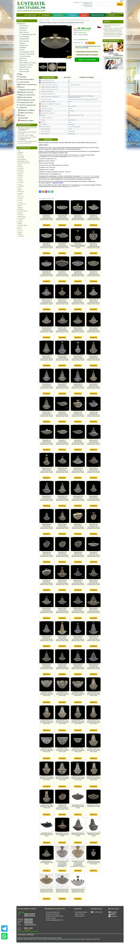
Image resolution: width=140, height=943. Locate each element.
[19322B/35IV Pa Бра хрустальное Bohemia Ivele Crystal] (77, 740)
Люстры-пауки (24, 71)
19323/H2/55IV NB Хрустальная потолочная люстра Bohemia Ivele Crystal (93, 638)
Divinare (20, 173)
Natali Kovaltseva (22, 211)
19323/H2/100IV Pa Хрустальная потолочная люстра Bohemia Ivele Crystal (46, 638)
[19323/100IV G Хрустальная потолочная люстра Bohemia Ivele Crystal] (77, 516)
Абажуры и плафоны (27, 110)
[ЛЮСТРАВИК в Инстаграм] (115, 913)
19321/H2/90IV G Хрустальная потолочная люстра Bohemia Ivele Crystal (62, 386)
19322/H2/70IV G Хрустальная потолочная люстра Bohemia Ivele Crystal (62, 526)
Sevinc (20, 227)
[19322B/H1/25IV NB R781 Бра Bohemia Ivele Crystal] (93, 824)
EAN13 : (76, 34)
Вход (121, 15)
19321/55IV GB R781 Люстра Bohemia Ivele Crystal (77, 806)
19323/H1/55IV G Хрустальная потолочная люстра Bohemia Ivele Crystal (93, 582)
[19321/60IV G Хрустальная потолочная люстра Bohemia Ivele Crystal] (62, 263)
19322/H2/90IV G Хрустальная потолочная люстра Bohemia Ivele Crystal (93, 498)
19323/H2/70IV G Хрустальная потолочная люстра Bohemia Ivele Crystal (62, 666)
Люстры (22, 23)
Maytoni (20, 207)
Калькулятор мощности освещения (87, 54)
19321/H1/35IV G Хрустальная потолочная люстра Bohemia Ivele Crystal (62, 301)
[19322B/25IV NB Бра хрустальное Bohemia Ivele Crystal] (46, 740)
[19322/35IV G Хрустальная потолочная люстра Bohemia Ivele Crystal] (93, 207)
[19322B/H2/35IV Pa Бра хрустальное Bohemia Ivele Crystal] (77, 768)
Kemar (20, 189)
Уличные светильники (27, 105)
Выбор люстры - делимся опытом (113, 28)
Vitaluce (20, 232)
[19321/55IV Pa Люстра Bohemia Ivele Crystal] (93, 796)
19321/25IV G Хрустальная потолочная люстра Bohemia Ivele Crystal (93, 245)
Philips (20, 223)
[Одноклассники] (43, 191)
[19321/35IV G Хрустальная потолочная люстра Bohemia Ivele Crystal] (77, 207)
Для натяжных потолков (28, 63)
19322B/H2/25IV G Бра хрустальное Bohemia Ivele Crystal (46, 806)
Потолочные (24, 26)
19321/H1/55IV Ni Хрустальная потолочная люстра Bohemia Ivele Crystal (93, 301)
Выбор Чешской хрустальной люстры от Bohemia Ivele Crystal (113, 30)
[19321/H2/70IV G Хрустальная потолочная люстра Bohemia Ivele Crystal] (46, 403)
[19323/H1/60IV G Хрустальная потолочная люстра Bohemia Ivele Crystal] (46, 600)
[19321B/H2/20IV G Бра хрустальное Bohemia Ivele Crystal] (77, 712)
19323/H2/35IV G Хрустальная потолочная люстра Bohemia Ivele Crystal (62, 638)
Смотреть (46, 225)
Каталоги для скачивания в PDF (54, 916)
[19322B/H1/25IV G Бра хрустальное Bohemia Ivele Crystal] (93, 740)
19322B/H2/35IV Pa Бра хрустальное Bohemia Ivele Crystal (77, 778)
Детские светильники (27, 95)
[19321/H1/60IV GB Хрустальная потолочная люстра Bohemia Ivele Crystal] (46, 319)
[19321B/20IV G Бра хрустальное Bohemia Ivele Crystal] (62, 684)
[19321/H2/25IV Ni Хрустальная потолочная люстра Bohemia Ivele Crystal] (77, 347)
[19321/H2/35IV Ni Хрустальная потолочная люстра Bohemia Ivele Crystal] (62, 347)
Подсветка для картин (27, 90)
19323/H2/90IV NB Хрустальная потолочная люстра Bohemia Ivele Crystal (93, 666)
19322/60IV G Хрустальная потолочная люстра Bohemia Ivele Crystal (62, 442)
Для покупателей (24, 125)
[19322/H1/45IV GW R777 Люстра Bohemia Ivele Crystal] (62, 824)
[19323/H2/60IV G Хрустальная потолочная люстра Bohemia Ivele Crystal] (46, 656)
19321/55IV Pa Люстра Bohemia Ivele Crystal (93, 805)
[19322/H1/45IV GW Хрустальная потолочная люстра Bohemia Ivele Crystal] (62, 460)
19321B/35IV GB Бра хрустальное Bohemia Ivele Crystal (77, 694)
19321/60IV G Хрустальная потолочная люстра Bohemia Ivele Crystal (62, 273)
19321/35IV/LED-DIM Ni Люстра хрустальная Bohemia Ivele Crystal (62, 891)
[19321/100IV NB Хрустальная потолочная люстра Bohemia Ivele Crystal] (62, 207)
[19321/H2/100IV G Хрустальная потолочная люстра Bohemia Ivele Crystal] (46, 347)
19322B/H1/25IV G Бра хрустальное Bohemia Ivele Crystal (93, 750)
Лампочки (23, 107)
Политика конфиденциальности (54, 920)
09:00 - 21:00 (28, 928)
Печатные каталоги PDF (25, 143)
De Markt (20, 170)
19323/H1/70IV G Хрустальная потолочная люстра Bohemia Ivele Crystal (62, 610)
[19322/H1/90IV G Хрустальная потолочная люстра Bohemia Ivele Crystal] (93, 460)
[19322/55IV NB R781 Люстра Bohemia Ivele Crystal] (46, 824)
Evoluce (20, 179)
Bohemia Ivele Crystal (24, 163)
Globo (19, 188)
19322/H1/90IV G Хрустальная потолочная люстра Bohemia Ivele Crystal (93, 470)
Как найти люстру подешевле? (112, 36)
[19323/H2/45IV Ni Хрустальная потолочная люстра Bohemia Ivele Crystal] (77, 628)
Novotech (20, 214)
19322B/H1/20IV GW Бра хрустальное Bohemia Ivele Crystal (46, 778)
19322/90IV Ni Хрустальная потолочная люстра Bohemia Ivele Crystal (78, 442)
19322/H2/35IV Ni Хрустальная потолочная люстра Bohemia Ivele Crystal (46, 498)
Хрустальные (24, 32)
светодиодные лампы (77, 156)
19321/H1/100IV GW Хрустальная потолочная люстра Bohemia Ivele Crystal (46, 301)
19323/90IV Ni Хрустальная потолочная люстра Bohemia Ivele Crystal (46, 582)
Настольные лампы (26, 79)
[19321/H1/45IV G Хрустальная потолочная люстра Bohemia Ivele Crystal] (77, 291)
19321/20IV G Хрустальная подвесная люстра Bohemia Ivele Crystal (78, 245)
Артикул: (76, 32)
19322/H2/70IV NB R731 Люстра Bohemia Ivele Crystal (77, 834)
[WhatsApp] (52, 191)
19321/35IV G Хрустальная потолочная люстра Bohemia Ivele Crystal (78, 217)
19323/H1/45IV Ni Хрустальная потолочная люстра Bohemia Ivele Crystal (78, 582)
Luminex (20, 198)
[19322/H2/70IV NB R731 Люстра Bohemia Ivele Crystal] (77, 824)
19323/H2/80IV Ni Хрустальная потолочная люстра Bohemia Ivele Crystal (78, 666)
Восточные (23, 60)
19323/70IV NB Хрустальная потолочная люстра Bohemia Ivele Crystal (78, 554)
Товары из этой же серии (87, 59)
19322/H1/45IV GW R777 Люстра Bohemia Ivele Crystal (62, 834)
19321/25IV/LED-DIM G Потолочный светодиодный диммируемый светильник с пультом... (78, 864)
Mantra (20, 205)
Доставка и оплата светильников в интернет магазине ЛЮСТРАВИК (27, 129)
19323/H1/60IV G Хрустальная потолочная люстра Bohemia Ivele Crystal (46, 610)
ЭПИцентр (21, 236)
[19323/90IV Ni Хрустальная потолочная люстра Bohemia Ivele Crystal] (46, 572)
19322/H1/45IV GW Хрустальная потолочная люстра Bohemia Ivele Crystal (62, 470)
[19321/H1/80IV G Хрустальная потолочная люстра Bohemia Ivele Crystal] (77, 319)
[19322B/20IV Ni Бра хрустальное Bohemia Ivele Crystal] (62, 740)
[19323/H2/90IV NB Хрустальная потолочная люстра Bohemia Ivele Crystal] (93, 656)
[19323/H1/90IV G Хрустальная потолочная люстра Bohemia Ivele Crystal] (93, 600)
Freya (19, 184)
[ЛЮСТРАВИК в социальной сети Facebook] (112, 914)
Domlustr (20, 175)
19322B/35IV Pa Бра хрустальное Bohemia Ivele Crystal (77, 750)
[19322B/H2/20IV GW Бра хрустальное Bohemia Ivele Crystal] (93, 768)
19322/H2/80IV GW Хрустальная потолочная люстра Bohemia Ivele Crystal (78, 498)
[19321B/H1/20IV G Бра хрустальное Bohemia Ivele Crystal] (46, 712)
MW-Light (20, 209)
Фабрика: (76, 30)
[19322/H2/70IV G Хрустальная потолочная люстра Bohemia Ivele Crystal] (62, 516)
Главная (41, 20)
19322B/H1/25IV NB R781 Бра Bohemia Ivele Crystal (94, 834)
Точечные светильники (27, 84)
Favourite (20, 182)
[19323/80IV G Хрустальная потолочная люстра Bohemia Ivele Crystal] (93, 544)
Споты (21, 87)
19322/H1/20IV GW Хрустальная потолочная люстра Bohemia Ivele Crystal (46, 470)
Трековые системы (26, 92)
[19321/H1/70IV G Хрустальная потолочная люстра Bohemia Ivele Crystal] (62, 319)
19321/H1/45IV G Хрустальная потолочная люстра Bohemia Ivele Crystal (78, 301)
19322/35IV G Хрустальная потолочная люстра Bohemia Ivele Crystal (93, 217)
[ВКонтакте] (40, 191)
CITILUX (20, 166)
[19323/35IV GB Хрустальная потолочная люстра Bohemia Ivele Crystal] (93, 516)
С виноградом (24, 36)
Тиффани (23, 47)
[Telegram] (49, 191)
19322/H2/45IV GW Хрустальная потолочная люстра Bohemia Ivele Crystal (62, 498)
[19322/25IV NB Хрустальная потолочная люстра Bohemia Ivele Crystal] (93, 403)
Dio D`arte (21, 172)
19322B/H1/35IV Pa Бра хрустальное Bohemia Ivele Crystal (62, 778)
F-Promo (20, 180)
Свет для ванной (25, 97)
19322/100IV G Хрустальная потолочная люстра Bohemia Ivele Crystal (62, 414)
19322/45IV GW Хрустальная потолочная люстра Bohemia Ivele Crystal (46, 442)
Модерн (22, 43)
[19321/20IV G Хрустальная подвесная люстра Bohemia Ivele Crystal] (77, 235)
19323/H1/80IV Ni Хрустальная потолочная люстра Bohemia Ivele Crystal (78, 610)
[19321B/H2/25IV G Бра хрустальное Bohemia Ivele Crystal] (93, 712)
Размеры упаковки (86, 77)
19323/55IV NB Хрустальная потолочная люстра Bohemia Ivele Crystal (46, 554)
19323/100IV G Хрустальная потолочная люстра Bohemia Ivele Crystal (78, 526)
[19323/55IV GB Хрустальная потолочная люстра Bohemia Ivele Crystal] (62, 796)
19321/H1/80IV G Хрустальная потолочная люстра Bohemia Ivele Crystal (78, 330)
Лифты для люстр (26, 113)
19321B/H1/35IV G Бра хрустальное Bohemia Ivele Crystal (62, 722)
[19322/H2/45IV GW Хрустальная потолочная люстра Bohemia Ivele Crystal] (62, 488)
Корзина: (116, 12)
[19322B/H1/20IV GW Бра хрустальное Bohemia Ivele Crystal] (46, 768)
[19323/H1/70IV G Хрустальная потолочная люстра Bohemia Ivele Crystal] (62, 600)
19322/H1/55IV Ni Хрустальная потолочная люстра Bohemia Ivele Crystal (78, 470)
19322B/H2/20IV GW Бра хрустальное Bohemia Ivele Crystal (93, 778)
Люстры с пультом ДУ (27, 54)
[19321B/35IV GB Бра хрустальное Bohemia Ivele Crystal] (77, 684)
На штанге (23, 30)
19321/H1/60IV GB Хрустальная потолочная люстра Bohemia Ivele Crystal (46, 330)
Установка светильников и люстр (27, 141)
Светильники (24, 82)
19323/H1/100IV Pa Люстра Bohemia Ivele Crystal (46, 862)
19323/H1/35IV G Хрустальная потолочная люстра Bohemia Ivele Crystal (62, 582)
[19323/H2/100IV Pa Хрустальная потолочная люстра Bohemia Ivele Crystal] (46, 628)
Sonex (20, 229)
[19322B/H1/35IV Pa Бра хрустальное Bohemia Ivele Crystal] (62, 768)
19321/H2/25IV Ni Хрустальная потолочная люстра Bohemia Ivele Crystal (78, 358)
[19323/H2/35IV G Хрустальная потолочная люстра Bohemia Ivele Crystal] (62, 628)
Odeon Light (21, 218)
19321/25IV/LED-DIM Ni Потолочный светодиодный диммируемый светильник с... (62, 864)
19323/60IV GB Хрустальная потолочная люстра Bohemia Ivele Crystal (62, 554)
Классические (24, 41)
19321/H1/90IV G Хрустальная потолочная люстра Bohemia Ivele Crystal (93, 330)
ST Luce (20, 230)
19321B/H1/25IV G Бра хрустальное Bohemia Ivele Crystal (93, 694)
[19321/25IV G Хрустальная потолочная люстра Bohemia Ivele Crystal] (93, 235)
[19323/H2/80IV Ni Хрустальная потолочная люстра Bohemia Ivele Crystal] (77, 656)
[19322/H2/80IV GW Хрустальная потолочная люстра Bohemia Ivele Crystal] (77, 488)
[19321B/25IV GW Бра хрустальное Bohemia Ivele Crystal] (46, 684)
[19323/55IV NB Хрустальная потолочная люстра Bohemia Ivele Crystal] (46, 544)
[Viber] (46, 191)
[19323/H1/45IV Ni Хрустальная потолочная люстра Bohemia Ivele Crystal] (77, 572)
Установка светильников (52, 914)
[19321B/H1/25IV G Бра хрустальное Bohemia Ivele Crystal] (93, 684)
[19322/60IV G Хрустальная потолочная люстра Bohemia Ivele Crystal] (62, 431)
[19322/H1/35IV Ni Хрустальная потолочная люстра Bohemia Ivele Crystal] (93, 431)
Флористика (24, 45)
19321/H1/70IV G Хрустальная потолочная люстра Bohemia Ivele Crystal (62, 330)
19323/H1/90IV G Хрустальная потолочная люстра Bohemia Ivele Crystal (93, 610)
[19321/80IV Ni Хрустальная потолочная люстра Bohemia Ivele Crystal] (77, 263)
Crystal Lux (21, 168)
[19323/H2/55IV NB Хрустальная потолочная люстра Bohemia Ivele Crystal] (93, 628)
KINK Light (21, 191)
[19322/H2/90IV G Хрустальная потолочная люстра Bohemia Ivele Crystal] (93, 488)
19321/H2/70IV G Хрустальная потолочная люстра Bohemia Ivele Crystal (46, 414)
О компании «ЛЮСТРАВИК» (26, 135)
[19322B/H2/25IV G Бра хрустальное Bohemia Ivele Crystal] (46, 796)
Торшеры (22, 77)
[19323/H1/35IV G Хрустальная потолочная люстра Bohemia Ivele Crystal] (62, 572)
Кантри (22, 49)
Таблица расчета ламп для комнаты (87, 51)
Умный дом (23, 118)
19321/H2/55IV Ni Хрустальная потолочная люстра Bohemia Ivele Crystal (78, 386)
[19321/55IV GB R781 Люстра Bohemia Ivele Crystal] (77, 796)
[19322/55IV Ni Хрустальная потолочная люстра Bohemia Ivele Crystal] (62, 235)
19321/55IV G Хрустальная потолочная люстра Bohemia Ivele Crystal (46, 245)
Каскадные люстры (26, 65)
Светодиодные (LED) (27, 52)
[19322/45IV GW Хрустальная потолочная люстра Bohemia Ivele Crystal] (46, 431)
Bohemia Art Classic (23, 161)
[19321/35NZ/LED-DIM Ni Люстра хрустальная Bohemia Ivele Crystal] (77, 880)
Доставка (67, 77)
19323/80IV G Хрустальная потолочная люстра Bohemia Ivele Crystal (93, 554)
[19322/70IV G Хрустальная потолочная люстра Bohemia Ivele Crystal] (46, 207)
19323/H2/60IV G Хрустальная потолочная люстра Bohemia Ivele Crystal (46, 666)
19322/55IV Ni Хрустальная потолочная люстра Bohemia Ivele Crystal (62, 245)
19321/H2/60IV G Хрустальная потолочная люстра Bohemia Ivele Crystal (93, 386)
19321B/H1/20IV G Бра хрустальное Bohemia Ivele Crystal (46, 722)
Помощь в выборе (51, 918)
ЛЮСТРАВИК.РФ (74, 186)
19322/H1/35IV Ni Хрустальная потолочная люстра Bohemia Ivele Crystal (93, 442)
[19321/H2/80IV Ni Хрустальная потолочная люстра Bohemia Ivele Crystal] (46, 375)
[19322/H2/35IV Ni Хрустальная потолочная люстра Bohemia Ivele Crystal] (46, 488)
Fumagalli (20, 186)
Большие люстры (26, 67)
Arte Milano (21, 157)
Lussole (20, 202)
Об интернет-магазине (81, 912)
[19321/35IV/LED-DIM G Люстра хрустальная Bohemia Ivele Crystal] (46, 880)
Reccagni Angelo (22, 225)
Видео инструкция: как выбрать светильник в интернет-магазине (113, 33)
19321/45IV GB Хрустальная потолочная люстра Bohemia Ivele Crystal (46, 273)
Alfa (19, 150)
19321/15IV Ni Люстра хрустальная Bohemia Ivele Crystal (93, 862)
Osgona (20, 221)
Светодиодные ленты (27, 100)
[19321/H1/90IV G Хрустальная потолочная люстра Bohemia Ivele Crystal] (93, 319)
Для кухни (23, 58)
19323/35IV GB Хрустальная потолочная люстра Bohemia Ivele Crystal (93, 526)
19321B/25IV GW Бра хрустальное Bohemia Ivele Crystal (46, 694)
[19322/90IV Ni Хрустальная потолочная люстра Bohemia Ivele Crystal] (77, 431)
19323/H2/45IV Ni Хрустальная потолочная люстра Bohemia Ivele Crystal (78, 638)
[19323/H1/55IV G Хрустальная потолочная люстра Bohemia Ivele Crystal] (93, 572)
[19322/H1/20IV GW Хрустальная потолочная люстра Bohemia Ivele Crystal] (46, 460)
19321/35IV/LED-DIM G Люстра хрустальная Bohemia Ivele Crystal (46, 891)
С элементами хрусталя (28, 34)
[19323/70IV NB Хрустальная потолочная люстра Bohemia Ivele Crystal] (77, 544)
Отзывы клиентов (80, 916)
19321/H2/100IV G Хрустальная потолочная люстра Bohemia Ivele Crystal (46, 358)
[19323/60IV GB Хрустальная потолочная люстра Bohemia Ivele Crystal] (62, 544)
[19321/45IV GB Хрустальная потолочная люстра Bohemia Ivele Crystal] (46, 263)
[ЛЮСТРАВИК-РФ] (31, 7)
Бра (21, 74)
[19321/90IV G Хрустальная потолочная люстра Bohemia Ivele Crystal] (93, 263)
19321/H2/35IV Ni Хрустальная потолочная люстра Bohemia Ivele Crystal (62, 358)
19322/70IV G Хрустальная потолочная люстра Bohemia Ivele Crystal (46, 217)
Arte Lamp (21, 156)
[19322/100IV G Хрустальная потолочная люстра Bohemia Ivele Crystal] (62, 403)
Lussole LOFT (22, 204)
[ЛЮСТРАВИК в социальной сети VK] (112, 916)
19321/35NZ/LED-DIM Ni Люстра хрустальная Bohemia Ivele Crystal (78, 891)
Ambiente (20, 152)
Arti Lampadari (22, 159)
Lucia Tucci (21, 196)
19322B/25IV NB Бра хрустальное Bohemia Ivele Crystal (46, 750)
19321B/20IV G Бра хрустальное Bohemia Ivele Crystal (62, 694)
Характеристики (48, 77)
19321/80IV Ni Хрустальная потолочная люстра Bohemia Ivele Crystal (78, 273)
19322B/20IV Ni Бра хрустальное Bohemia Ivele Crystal (62, 750)
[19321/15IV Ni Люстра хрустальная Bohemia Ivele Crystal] (93, 852)
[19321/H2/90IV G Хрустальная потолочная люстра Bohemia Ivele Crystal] (62, 375)
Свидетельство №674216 (93, 939)
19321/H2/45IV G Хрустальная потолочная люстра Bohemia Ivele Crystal (93, 358)
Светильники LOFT (26, 102)
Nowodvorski (21, 216)
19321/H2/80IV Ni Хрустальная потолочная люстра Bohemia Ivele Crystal (46, 386)
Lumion (20, 200)
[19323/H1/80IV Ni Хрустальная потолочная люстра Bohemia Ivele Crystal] (77, 600)
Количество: (77, 42)
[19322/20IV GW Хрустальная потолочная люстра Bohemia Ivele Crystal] (77, 403)
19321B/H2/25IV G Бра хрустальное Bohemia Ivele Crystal (93, 722)
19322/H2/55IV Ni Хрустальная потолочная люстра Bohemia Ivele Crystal (46, 526)
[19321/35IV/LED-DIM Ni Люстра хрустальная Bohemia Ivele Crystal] (62, 880)
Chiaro (20, 164)
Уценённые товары (26, 120)
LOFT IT (20, 195)
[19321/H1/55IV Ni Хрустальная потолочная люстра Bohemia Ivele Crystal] (93, 291)
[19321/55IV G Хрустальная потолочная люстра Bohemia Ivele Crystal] (46, 235)
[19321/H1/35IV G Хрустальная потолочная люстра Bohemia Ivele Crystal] (62, 291)
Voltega (20, 234)
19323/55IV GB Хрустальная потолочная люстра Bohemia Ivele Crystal (62, 807)
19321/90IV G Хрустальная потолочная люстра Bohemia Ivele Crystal (93, 273)
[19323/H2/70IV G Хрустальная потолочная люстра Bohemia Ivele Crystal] (62, 656)
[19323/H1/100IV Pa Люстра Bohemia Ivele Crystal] (46, 852)
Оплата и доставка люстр (53, 912)
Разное (22, 115)
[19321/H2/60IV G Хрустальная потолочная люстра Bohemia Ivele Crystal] (93, 375)
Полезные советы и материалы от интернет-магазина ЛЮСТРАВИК (27, 138)
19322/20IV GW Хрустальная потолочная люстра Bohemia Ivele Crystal (78, 414)
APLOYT (20, 154)
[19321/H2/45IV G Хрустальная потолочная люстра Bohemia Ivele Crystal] (93, 347)
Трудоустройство (79, 914)
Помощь (107, 21)
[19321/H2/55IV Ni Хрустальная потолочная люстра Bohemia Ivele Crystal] (77, 375)
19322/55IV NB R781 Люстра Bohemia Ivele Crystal (46, 834)
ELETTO (20, 177)
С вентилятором (25, 56)
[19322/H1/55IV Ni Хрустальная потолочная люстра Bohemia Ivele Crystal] (77, 460)
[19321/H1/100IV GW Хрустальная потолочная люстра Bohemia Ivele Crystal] (46, 291)
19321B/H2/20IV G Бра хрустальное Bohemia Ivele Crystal (77, 722)
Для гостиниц (24, 69)
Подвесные (23, 28)
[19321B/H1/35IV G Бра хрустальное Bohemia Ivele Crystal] (62, 712)
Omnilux (20, 220)
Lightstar (20, 193)
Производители (24, 148)
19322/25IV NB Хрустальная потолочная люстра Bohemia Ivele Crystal (93, 414)
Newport (20, 213)
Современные (24, 39)
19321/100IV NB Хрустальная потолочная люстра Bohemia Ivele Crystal (62, 217)
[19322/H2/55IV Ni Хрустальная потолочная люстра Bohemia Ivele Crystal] (46, 516)
